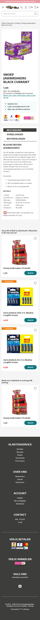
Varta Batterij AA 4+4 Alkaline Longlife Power (17, 361)
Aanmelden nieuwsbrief (20, 577)
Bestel (30, 273)
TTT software (24, 609)
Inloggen (20, 498)
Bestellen (20, 449)
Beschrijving (14, 130)
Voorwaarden (20, 458)
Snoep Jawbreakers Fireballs (16, 268)
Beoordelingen (16, 138)
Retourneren (20, 482)
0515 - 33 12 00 (20, 519)
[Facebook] (20, 587)
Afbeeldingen (15, 134)
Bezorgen (20, 452)
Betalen (20, 455)
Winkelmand (20, 504)
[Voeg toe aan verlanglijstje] (35, 238)
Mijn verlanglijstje (20, 501)
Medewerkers (20, 476)
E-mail (20, 522)
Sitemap (31, 606)
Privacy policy (20, 461)
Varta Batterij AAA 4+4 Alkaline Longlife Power (18, 314)
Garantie (20, 479)
